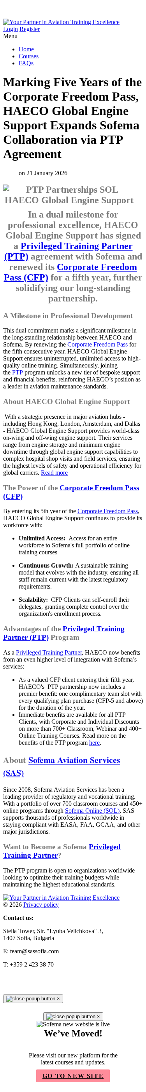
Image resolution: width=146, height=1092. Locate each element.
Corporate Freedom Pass (97, 344)
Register (29, 29)
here (94, 742)
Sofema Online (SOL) (92, 810)
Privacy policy (41, 904)
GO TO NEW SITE (73, 1076)
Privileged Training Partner (49, 652)
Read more (54, 472)
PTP (17, 372)
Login (10, 29)
